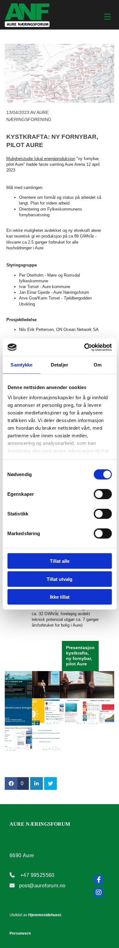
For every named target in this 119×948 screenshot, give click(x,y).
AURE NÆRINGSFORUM (40, 824)
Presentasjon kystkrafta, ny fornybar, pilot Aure (80, 655)
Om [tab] (98, 364)
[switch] (103, 494)
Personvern (20, 933)
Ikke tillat (59, 597)
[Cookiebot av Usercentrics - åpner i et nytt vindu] (85, 347)
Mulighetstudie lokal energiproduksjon (40, 158)
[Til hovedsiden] (27, 15)
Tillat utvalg (59, 579)
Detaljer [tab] (59, 364)
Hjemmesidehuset (44, 915)
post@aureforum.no (42, 885)
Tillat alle (59, 561)
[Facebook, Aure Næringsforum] (98, 879)
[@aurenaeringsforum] (98, 892)
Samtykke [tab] (21, 364)
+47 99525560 (37, 875)
